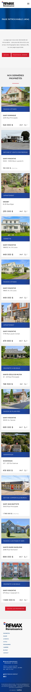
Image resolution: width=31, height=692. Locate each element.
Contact (5, 652)
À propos (6, 638)
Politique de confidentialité (8, 686)
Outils (5, 641)
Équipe (5, 636)
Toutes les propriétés (15, 608)
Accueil (6, 55)
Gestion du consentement (16, 687)
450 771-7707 (9, 669)
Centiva (19, 690)
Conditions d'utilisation (23, 686)
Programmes (7, 644)
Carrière (5, 647)
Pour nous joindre (20, 55)
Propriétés (6, 633)
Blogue (5, 650)
